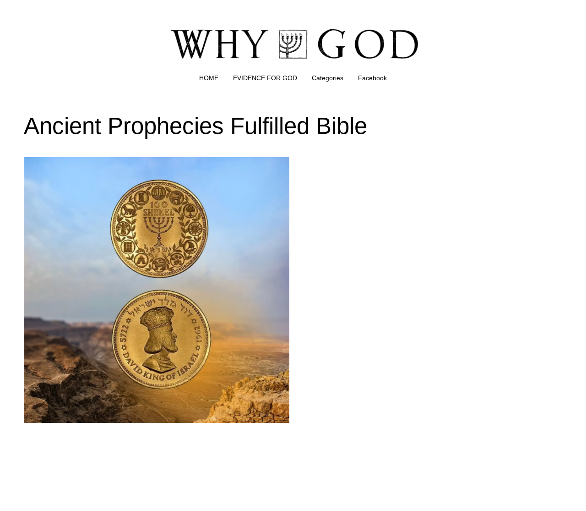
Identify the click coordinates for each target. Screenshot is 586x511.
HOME (208, 78)
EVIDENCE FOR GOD (265, 78)
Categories (327, 78)
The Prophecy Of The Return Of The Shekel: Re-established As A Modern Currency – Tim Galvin (142, 168)
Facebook (372, 78)
